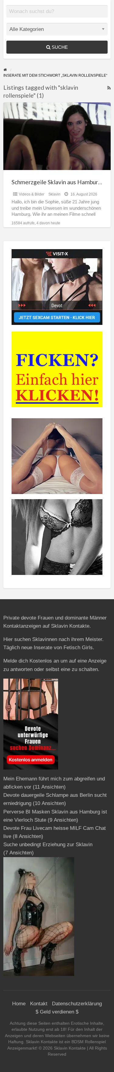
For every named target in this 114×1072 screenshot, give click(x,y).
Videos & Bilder (31, 194)
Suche (59, 47)
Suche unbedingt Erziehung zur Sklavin (47, 844)
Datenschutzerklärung (77, 1004)
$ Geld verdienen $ (57, 1012)
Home (19, 1004)
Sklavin (54, 194)
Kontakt (38, 1004)
